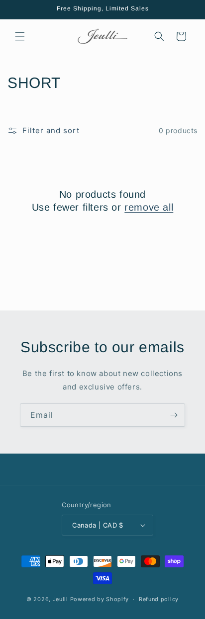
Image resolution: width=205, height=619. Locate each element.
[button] (20, 36)
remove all (148, 207)
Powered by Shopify (99, 599)
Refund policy (159, 599)
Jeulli (60, 599)
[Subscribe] (174, 415)
